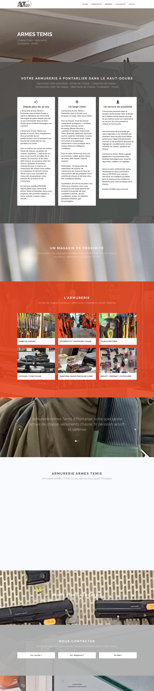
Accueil (85, 4)
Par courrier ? (36, 655)
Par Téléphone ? (77, 655)
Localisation (120, 4)
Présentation (96, 4)
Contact (132, 4)
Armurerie (108, 4)
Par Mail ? (118, 655)
